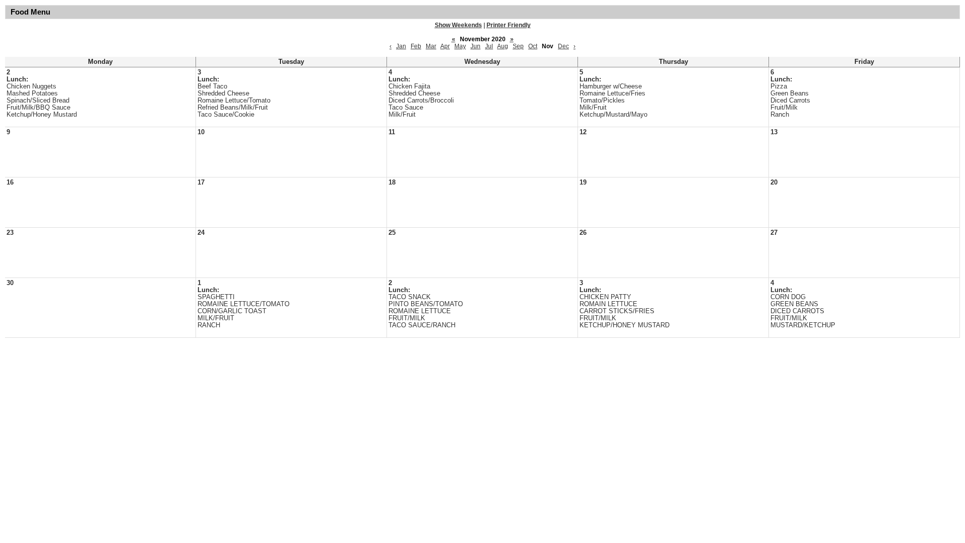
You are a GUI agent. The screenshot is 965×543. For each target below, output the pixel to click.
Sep (518, 46)
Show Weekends (458, 25)
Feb (416, 46)
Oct (532, 46)
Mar (431, 46)
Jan (401, 46)
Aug (502, 46)
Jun (475, 46)
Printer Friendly (509, 25)
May (460, 46)
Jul (489, 46)
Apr (445, 46)
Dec (563, 46)
